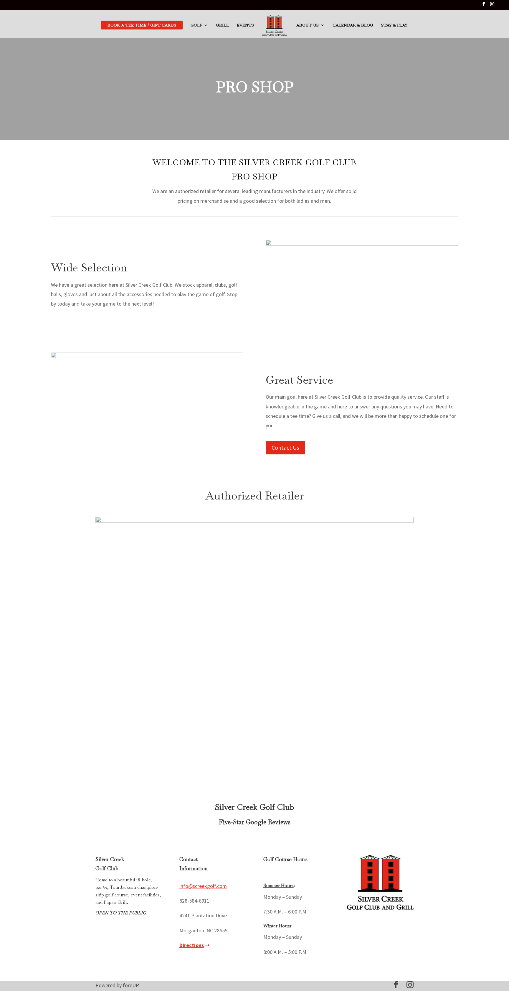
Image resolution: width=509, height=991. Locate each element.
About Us (307, 25)
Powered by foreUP (117, 985)
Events (245, 25)
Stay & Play (394, 25)
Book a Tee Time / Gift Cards (142, 25)
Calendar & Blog (353, 25)
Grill (222, 25)
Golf (196, 25)
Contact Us (285, 447)
